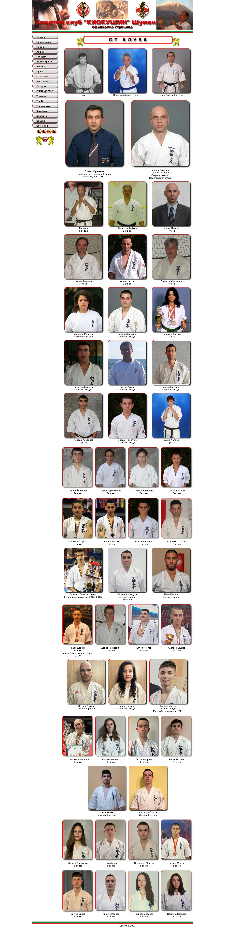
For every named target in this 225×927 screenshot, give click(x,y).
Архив (40, 51)
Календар (42, 111)
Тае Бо (40, 101)
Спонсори (42, 125)
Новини (40, 47)
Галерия (41, 56)
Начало (40, 37)
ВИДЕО (40, 66)
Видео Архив (44, 61)
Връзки (40, 120)
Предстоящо (43, 42)
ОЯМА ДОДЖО (44, 91)
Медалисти (42, 81)
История (41, 86)
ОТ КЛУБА (42, 76)
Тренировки (43, 106)
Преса (39, 71)
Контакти (41, 116)
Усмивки (41, 96)
